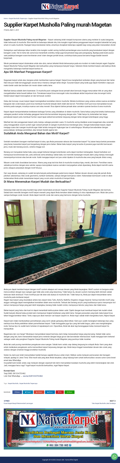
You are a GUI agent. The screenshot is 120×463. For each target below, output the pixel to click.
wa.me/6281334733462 (33, 376)
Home (6, 18)
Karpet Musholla (13, 383)
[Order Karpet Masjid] (59, 449)
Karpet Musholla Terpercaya (18, 18)
